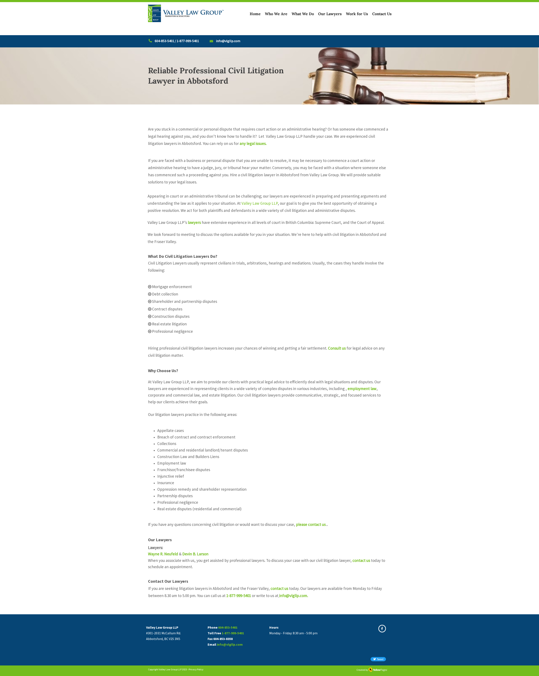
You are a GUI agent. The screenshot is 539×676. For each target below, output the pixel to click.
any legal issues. (254, 143)
